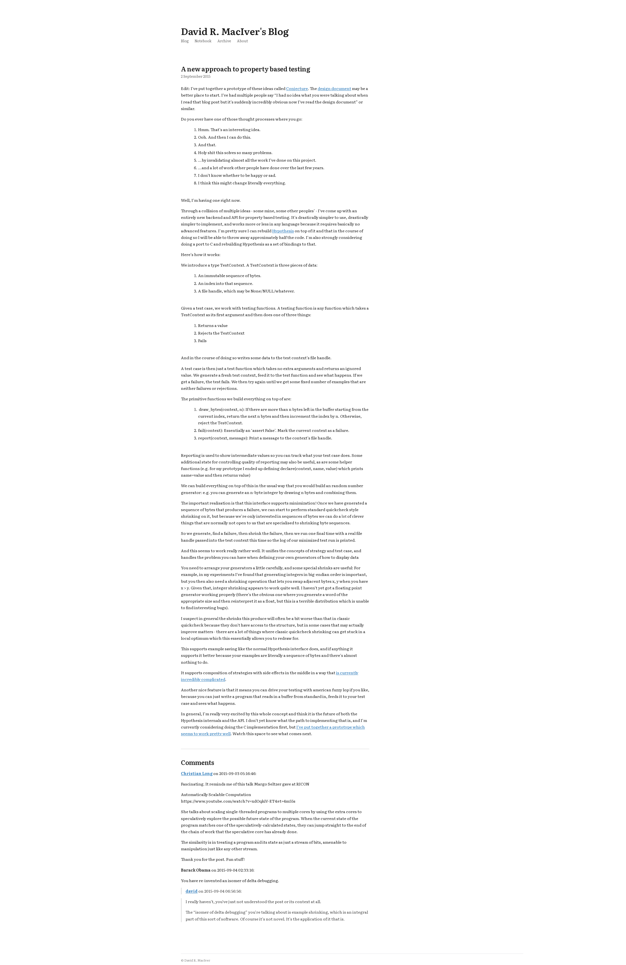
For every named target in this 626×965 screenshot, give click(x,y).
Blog (185, 40)
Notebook (203, 40)
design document (334, 88)
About (242, 40)
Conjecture (297, 88)
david (192, 891)
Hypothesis (283, 231)
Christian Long (196, 773)
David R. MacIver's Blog (235, 31)
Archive (224, 40)
